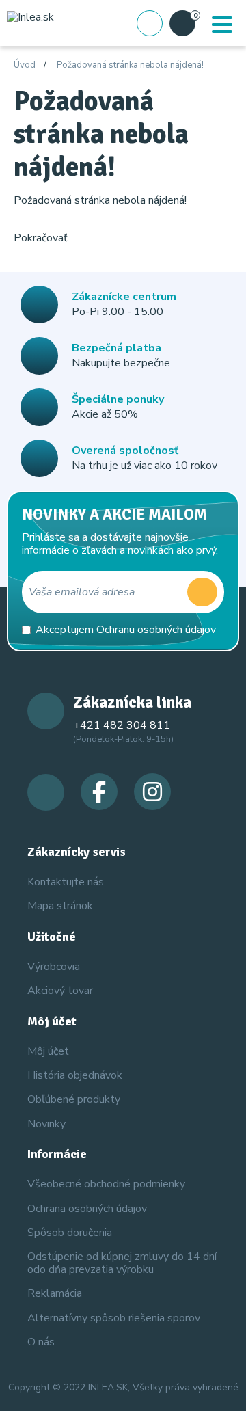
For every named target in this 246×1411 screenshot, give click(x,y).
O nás (41, 1341)
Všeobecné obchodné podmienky (106, 1184)
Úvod (25, 65)
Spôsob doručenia (69, 1232)
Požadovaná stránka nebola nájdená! (130, 65)
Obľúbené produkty (73, 1099)
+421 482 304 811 (121, 725)
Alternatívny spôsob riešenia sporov (113, 1318)
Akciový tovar (60, 990)
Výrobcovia (53, 966)
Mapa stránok (60, 905)
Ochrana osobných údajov (87, 1208)
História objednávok (74, 1075)
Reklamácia (54, 1293)
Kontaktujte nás (65, 881)
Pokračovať (41, 237)
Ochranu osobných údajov (156, 629)
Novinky (46, 1123)
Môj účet (48, 1051)
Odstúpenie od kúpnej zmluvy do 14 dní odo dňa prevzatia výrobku (122, 1263)
